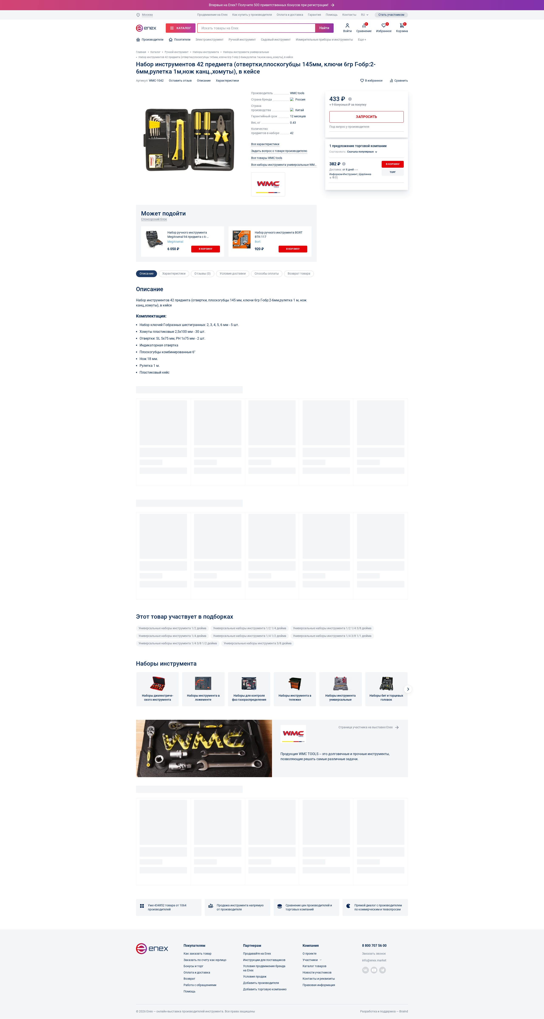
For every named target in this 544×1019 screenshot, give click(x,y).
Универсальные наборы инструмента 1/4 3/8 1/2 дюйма (178, 643)
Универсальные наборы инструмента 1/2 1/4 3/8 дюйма (332, 628)
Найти (324, 28)
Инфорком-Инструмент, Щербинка (350, 174)
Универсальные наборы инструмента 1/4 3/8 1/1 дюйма (332, 636)
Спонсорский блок (154, 219)
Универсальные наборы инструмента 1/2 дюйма (172, 628)
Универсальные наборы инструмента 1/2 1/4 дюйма (249, 628)
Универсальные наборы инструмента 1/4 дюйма (172, 636)
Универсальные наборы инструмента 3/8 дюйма (258, 643)
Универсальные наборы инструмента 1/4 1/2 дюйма (249, 636)
